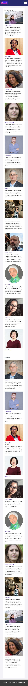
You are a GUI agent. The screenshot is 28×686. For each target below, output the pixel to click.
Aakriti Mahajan (8, 25)
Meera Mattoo (8, 219)
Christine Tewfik (8, 89)
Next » (16, 673)
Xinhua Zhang (8, 349)
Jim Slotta (7, 188)
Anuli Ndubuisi (8, 56)
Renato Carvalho (8, 252)
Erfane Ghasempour (9, 122)
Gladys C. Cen (8, 155)
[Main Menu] (25, 3)
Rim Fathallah (8, 284)
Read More (12, 35)
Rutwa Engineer (8, 317)
